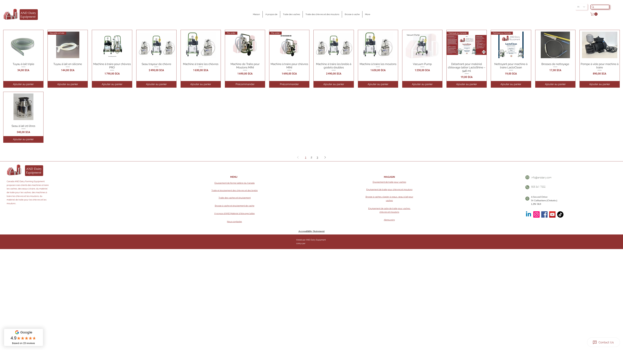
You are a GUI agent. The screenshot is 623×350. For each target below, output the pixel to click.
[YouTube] (552, 214)
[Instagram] (536, 214)
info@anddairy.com (541, 177)
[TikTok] (560, 214)
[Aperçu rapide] (23, 45)
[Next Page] (325, 157)
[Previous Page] (298, 157)
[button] (594, 14)
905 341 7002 (538, 186)
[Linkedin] (528, 214)
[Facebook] (544, 214)
